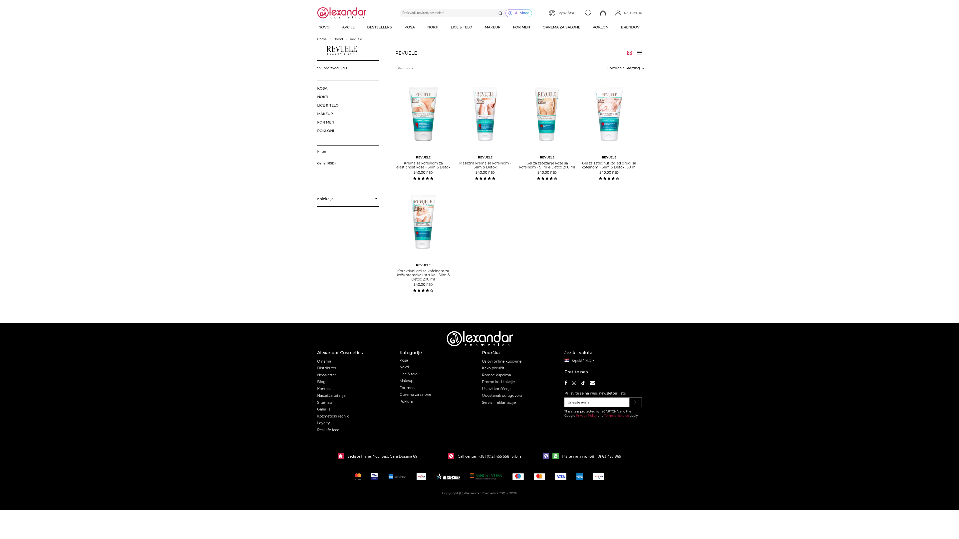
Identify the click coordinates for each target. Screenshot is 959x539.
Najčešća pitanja (331, 395)
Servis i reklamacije (499, 402)
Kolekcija (325, 199)
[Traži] (500, 13)
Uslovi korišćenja (496, 389)
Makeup (406, 381)
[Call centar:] (452, 456)
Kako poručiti (493, 368)
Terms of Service (616, 415)
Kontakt (324, 389)
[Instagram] (574, 383)
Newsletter (326, 375)
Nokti (404, 367)
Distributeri (327, 368)
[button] (603, 13)
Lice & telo (409, 374)
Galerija (323, 409)
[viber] (547, 456)
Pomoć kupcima (496, 375)
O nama (324, 361)
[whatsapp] (556, 456)
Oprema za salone (415, 394)
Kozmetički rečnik (333, 416)
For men (407, 388)
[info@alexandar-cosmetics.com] (592, 383)
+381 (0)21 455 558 (493, 456)
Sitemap (324, 402)
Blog (321, 382)
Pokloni (406, 401)
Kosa (404, 360)
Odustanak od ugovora (502, 395)
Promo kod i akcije (498, 382)
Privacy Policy (586, 415)
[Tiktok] (583, 383)
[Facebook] (565, 383)
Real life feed (328, 430)
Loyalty (323, 423)
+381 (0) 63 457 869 (604, 456)
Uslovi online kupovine (501, 361)
